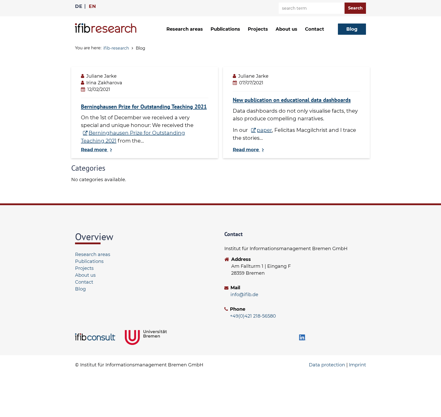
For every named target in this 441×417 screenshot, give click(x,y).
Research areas (92, 254)
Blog (80, 289)
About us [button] (286, 29)
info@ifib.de (244, 294)
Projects (258, 29)
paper (264, 130)
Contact (314, 29)
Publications (225, 29)
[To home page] (105, 28)
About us (85, 275)
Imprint (357, 365)
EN (92, 6)
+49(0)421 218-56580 (253, 316)
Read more (94, 150)
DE (78, 6)
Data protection (327, 365)
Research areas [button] (184, 29)
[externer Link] (96, 337)
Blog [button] (352, 29)
